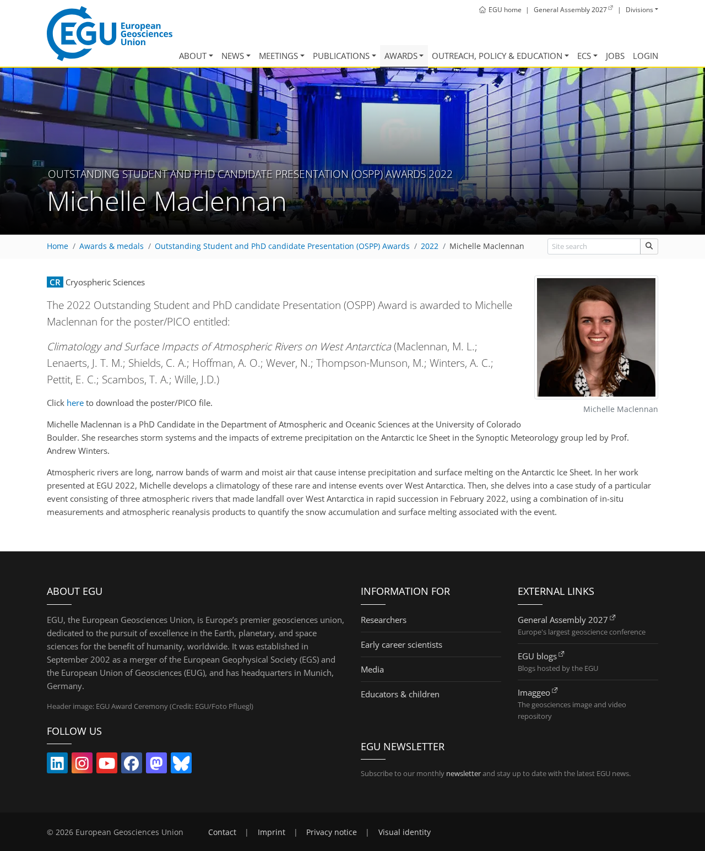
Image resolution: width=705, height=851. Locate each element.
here (75, 402)
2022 (429, 246)
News (232, 55)
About (193, 55)
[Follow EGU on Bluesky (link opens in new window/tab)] (181, 765)
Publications (341, 55)
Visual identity (404, 832)
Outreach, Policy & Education (497, 55)
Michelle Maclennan (486, 246)
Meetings (278, 55)
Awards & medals (111, 246)
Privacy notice (331, 832)
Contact (222, 832)
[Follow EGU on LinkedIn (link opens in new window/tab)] (57, 765)
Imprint (271, 832)
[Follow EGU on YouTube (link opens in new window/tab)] (106, 765)
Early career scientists (401, 644)
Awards (400, 55)
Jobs (615, 55)
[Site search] (649, 246)
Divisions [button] (639, 9)
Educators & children (400, 694)
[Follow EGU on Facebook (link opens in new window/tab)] (131, 765)
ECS (584, 55)
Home (57, 246)
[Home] (109, 33)
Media (372, 669)
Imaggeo (534, 692)
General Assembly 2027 (563, 619)
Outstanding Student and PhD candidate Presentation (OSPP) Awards (282, 246)
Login (645, 55)
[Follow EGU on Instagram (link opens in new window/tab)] (82, 765)
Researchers (383, 619)
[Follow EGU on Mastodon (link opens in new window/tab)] (156, 765)
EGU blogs (537, 656)
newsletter (463, 773)
